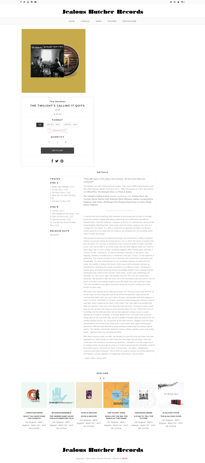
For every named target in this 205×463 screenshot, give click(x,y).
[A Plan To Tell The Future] (144, 407)
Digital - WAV (70, 125)
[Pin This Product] (61, 162)
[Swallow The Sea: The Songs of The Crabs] (116, 407)
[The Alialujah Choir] (171, 407)
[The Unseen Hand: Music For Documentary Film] (62, 407)
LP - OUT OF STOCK (57, 130)
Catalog (85, 21)
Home (72, 21)
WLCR (124, 458)
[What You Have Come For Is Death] (34, 407)
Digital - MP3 (53, 125)
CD (40, 125)
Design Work (129, 21)
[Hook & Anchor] (89, 407)
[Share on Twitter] (56, 162)
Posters (112, 21)
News (99, 21)
